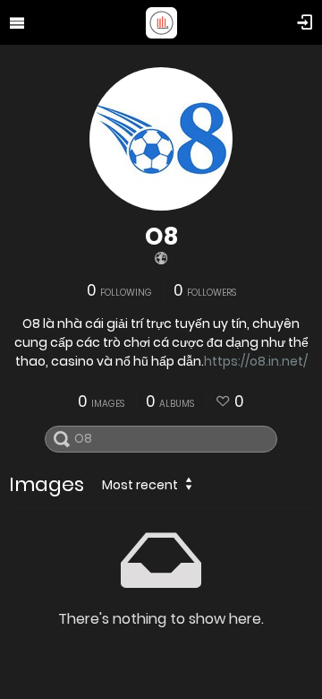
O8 (161, 236)
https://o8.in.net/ (256, 361)
